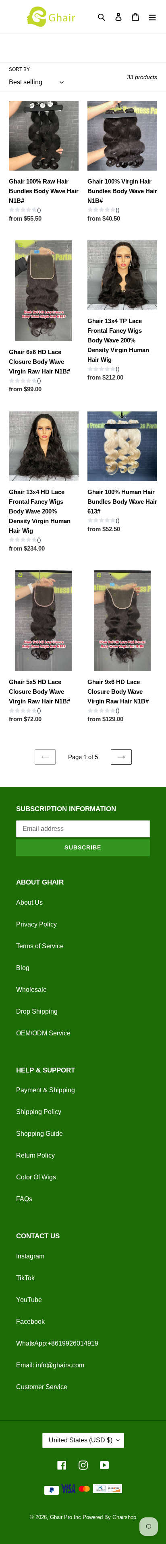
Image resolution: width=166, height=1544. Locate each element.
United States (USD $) (80, 1440)
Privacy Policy (36, 924)
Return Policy (35, 1155)
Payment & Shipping (45, 1090)
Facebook (30, 1321)
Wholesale (31, 989)
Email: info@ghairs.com (50, 1365)
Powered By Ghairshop (109, 1517)
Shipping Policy (38, 1111)
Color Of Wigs (36, 1177)
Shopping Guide (39, 1133)
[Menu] (152, 16)
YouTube (29, 1299)
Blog (22, 967)
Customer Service (41, 1386)
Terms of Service (40, 946)
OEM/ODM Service (43, 1033)
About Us (29, 902)
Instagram (30, 1256)
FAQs (24, 1199)
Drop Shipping (37, 1011)
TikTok (25, 1278)
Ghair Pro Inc (65, 1517)
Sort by (19, 69)
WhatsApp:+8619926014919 (57, 1343)
